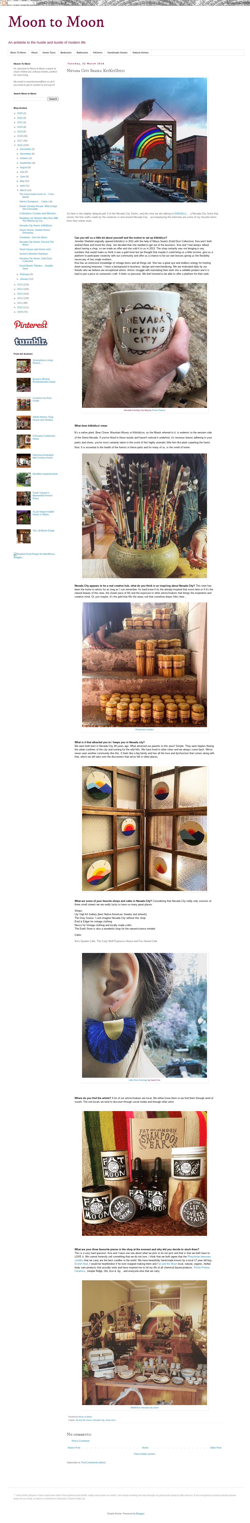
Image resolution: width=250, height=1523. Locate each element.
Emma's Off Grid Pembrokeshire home (44, 380)
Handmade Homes (117, 52)
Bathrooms (82, 52)
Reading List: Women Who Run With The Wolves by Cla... (39, 219)
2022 (20, 118)
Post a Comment (80, 1441)
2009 (20, 312)
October (24, 158)
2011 (20, 303)
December (26, 149)
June (23, 176)
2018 (20, 136)
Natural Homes (141, 52)
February (25, 274)
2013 (20, 293)
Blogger (140, 1513)
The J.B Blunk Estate (43, 530)
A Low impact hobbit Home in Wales (43, 513)
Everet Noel (81, 1263)
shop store (110, 1420)
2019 (20, 131)
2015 (20, 284)
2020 (20, 127)
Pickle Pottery (158, 410)
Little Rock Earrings (138, 1080)
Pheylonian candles (144, 729)
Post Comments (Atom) (93, 1462)
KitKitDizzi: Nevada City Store (145, 1407)
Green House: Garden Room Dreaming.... (35, 231)
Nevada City (98, 1420)
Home (145, 1447)
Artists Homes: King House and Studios (43, 418)
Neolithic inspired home (45, 474)
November (26, 153)
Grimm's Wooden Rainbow (34, 253)
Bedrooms (66, 52)
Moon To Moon (18, 52)
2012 (20, 298)
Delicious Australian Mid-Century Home (43, 456)
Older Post (215, 1447)
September (26, 163)
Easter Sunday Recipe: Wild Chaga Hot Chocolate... (38, 207)
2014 (20, 289)
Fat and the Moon (167, 1263)
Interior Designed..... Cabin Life (36, 201)
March (23, 190)
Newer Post (74, 1447)
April (22, 185)
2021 (20, 122)
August (24, 167)
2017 (20, 140)
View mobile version (144, 1454)
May (22, 181)
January (24, 279)
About (34, 52)
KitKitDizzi (180, 213)
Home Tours (49, 52)
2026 (20, 113)
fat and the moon (84, 1420)
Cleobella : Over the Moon (33, 237)
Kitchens (97, 52)
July (22, 172)
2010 (20, 307)
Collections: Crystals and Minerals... (38, 213)
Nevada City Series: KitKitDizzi (36, 225)
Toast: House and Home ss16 (35, 249)
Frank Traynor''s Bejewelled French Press (43, 495)
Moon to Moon (56, 22)
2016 (20, 145)
